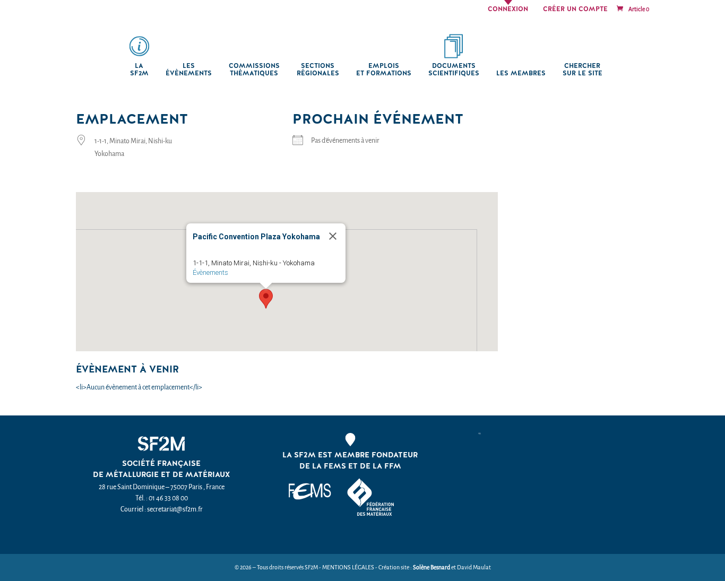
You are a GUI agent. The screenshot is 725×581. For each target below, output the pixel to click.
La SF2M (139, 69)
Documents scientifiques (453, 69)
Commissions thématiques (254, 69)
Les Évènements (189, 69)
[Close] (333, 236)
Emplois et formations (383, 69)
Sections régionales (318, 69)
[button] (266, 299)
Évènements (210, 272)
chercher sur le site (582, 69)
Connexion (508, 9)
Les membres (521, 73)
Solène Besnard (431, 567)
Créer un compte (575, 9)
